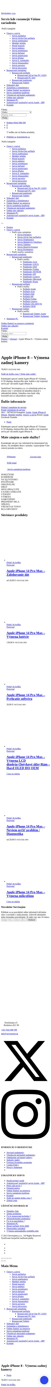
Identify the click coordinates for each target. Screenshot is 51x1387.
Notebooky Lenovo (31, 277)
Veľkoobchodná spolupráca (18, 1218)
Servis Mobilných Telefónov (29, 242)
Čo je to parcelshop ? (16, 1221)
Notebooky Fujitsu (31, 269)
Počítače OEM (29, 306)
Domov (10, 227)
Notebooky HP (29, 274)
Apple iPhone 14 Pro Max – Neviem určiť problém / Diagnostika (26, 830)
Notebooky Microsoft (32, 279)
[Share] (5, 1258)
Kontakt (10, 105)
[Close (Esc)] (2, 1258)
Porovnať (11, 565)
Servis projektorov (20, 50)
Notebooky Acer (30, 262)
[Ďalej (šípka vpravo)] (5, 1260)
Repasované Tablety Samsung (36, 316)
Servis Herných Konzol (27, 247)
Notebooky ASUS (31, 264)
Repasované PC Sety (26, 78)
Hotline (10, 122)
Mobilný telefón (19, 43)
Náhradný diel (13, 85)
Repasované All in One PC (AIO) (32, 75)
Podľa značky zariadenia (22, 252)
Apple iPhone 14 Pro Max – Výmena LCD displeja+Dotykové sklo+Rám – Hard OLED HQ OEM (28, 762)
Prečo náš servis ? (14, 1186)
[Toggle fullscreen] (8, 1258)
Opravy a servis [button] (13, 33)
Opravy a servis (13, 230)
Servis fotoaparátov (20, 63)
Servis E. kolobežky (20, 60)
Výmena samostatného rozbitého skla (22, 1231)
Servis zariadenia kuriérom (18, 92)
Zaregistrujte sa (23, 137)
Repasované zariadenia (16, 254)
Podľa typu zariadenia (21, 232)
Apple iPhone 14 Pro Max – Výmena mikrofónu (26, 894)
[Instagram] (25, 1142)
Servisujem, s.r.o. (8, 13)
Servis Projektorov (25, 249)
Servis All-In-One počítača (23, 38)
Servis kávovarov (19, 68)
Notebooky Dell (30, 267)
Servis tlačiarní (18, 53)
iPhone (4, 415)
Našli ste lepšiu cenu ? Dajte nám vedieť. (18, 374)
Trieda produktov (14, 1214)
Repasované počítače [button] (21, 73)
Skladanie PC (12, 100)
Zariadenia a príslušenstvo (18, 87)
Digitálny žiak (13, 1211)
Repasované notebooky (22, 80)
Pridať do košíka (8, 1384)
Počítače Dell (28, 294)
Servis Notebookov (25, 239)
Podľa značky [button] (23, 259)
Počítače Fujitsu (29, 299)
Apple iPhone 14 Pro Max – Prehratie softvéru (26, 696)
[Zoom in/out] (10, 1258)
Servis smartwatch (20, 55)
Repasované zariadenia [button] (16, 70)
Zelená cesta (12, 1200)
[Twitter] (25, 1085)
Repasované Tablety (20, 83)
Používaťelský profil (15, 1181)
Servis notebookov (20, 41)
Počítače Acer (29, 291)
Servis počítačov (19, 36)
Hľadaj (4, 118)
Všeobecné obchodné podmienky (21, 95)
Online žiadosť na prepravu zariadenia (17, 323)
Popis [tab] (9, 422)
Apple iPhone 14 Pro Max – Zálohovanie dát (26, 572)
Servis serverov (18, 65)
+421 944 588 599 (9, 1030)
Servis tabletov (18, 48)
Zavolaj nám (35, 457)
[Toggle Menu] (2, 223)
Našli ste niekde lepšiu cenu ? (19, 1198)
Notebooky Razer (30, 281)
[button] (14, 562)
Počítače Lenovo (30, 301)
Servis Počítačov (24, 235)
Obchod (13, 339)
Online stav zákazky (15, 97)
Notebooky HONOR (32, 272)
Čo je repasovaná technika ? (19, 1216)
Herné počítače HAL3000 (18, 1226)
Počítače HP (28, 296)
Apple (28, 412)
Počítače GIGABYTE (32, 304)
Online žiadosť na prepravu (18, 90)
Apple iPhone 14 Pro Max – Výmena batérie (26, 634)
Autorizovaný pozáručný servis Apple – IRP (26, 102)
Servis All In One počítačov (29, 237)
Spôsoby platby (13, 1160)
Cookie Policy (13, 1165)
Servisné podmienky (15, 1152)
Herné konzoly (18, 45)
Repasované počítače (21, 284)
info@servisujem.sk (9, 1034)
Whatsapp (11, 457)
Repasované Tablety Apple (34, 314)
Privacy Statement (14, 1167)
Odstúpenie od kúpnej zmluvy (19, 1157)
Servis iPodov (18, 58)
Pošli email (11, 463)
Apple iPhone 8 (39, 412)
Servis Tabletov (24, 244)
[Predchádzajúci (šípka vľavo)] (2, 1260)
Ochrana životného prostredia (19, 1162)
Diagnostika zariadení (16, 1228)
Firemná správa (13, 1188)
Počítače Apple (29, 289)
